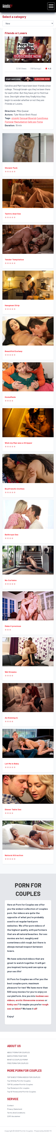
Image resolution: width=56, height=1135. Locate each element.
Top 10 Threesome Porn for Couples (21, 1092)
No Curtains (11, 580)
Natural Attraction (14, 855)
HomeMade (10, 397)
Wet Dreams (11, 672)
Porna (40, 121)
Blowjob (32, 118)
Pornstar (9, 121)
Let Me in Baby (12, 763)
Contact (10, 1105)
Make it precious (13, 626)
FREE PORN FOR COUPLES (17, 1063)
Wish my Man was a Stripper (18, 443)
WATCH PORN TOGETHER (17, 1056)
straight (15, 118)
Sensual (24, 118)
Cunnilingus (42, 118)
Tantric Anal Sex (13, 213)
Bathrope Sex (11, 534)
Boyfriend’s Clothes (14, 488)
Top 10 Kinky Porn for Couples (19, 1081)
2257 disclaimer (13, 1116)
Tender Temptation (14, 259)
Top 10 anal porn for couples (18, 1088)
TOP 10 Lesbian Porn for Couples (20, 1084)
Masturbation (20, 121)
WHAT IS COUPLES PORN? (17, 1060)
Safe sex (32, 121)
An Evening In (11, 717)
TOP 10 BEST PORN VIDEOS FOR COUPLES (23, 1077)
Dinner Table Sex (13, 809)
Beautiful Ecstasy (13, 351)
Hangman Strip (12, 305)
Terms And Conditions (16, 1113)
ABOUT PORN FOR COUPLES (18, 1052)
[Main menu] (51, 6)
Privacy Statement (14, 1109)
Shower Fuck (11, 168)
